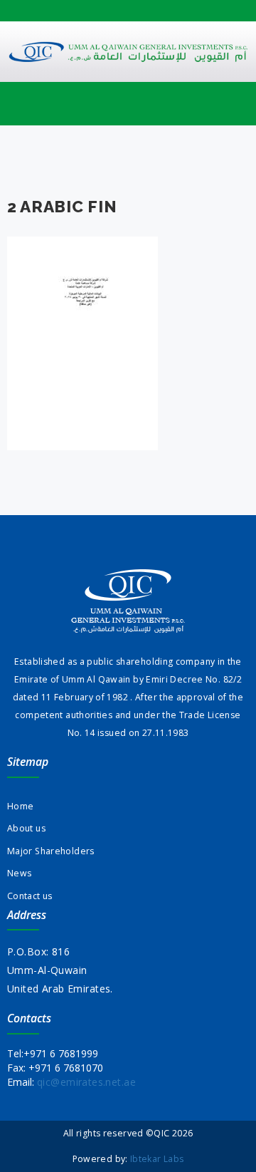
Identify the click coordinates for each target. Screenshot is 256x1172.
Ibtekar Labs (156, 1159)
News (19, 873)
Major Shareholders (51, 851)
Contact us (30, 896)
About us (26, 828)
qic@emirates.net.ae (86, 1082)
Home (20, 806)
